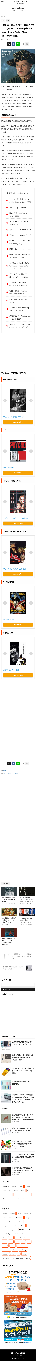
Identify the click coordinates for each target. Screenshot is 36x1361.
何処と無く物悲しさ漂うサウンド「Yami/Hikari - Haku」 (9, 899)
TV (18, 1199)
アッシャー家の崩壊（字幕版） (13, 417)
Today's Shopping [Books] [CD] (26, 919)
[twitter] (9, 44)
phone (28, 1195)
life (28, 1191)
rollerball (5, 1246)
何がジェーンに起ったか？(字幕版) (15, 518)
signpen (15, 1250)
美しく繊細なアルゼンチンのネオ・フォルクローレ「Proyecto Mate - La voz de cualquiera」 (23, 1117)
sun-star (5, 1254)
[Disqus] (18, 802)
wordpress (6, 1203)
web (23, 1199)
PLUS (23, 1242)
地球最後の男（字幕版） (11, 670)
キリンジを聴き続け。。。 (26, 897)
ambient (12, 1214)
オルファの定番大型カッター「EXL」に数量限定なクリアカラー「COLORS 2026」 (23, 1143)
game (4, 1191)
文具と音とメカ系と (18, 1355)
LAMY (28, 1230)
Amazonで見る (18, 422)
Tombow (12, 1254)
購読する (7, 989)
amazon (5, 1214)
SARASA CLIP (6, 1250)
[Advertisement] (18, 701)
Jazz (29, 1226)
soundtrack (15, 773)
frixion (21, 1222)
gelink (27, 1222)
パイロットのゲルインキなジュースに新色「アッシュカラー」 (23, 1129)
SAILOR (13, 1246)
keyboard (13, 1230)
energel (27, 1218)
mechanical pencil (18, 1234)
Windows (29, 1199)
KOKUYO (21, 1230)
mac (4, 1195)
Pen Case (26, 1238)
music (4, 770)
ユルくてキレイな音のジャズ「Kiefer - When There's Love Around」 (9, 921)
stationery (12, 1199)
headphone (6, 1226)
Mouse (4, 1238)
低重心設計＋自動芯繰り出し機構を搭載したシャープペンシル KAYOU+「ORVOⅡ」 (22, 1057)
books (14, 1187)
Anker (19, 1214)
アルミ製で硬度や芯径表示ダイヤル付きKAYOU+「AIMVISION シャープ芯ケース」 (22, 1170)
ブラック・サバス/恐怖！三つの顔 (14, 569)
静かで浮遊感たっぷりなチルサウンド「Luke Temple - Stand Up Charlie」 (9, 941)
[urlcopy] (27, 44)
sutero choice (20, 1)
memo (9, 1195)
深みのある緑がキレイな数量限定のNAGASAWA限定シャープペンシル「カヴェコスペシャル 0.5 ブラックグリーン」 (23, 1098)
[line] (18, 44)
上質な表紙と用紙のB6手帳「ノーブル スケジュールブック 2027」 (23, 1043)
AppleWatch (6, 1187)
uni (18, 1254)
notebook (18, 1238)
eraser (4, 1222)
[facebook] (13, 44)
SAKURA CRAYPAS (22, 1246)
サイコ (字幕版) (8, 467)
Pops (29, 1242)
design (21, 1187)
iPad (10, 1191)
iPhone (16, 1191)
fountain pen (12, 1222)
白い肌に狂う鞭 (8, 619)
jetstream (5, 1230)
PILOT (17, 1242)
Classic (5, 773)
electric (27, 1187)
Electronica (19, 1218)
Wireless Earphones (17, 1258)
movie (9, 773)
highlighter (15, 1226)
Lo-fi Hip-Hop (6, 1234)
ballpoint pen (27, 1214)
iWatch (22, 1191)
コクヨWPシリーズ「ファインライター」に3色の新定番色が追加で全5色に (23, 1157)
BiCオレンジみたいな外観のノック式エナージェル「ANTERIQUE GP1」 (23, 1070)
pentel (4, 1242)
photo (4, 1199)
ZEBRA (28, 1258)
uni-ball (24, 1254)
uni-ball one (6, 1258)
